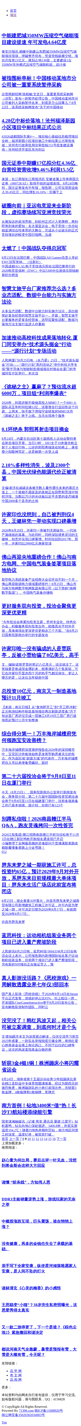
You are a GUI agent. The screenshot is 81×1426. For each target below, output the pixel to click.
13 (41, 1139)
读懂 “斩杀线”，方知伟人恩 (26, 1182)
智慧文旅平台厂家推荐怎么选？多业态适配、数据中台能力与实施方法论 (39, 295)
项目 (13, 15)
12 (37, 1139)
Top (4, 1422)
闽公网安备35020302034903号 (23, 1415)
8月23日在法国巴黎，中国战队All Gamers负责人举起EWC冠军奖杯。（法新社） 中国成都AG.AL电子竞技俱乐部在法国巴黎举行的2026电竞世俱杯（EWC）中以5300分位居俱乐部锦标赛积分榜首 (40, 266)
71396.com (26, 1410)
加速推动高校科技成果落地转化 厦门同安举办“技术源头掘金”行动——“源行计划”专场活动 (40, 344)
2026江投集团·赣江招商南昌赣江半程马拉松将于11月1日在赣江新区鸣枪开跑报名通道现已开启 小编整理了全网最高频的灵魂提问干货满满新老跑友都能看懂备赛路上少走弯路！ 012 (40, 843)
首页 (13, 10)
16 (54, 1139)
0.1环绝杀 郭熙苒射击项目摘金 (35, 429)
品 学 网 (16, 1371)
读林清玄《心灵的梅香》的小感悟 (31, 1288)
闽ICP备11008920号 (48, 1410)
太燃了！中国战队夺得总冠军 (34, 248)
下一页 (61, 1139)
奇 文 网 (16, 1375)
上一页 (14, 1139)
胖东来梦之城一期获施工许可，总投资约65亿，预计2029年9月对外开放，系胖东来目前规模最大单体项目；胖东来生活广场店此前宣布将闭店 (40, 878)
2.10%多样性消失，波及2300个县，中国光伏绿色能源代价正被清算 (39, 472)
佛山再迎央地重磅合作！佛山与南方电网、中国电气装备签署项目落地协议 (39, 563)
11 (33, 1139)
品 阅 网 (16, 1379)
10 (29, 1139)
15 (50, 1139)
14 (45, 1139)
